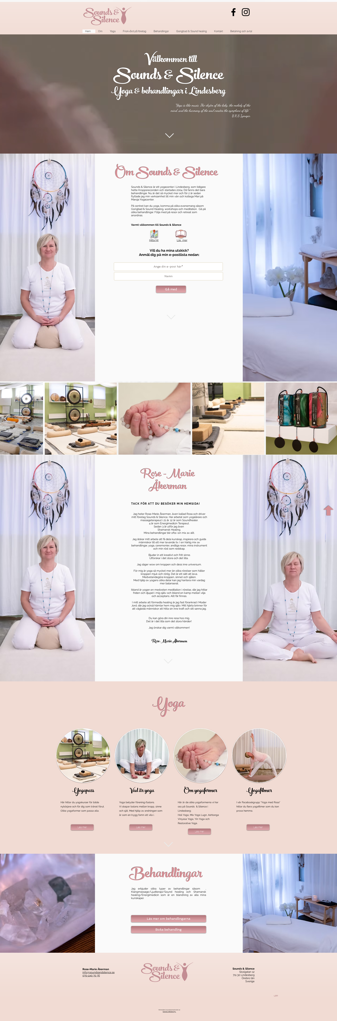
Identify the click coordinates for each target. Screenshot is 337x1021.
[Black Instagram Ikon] (245, 12)
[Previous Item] (6, 418)
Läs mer (182, 240)
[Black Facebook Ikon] (233, 12)
